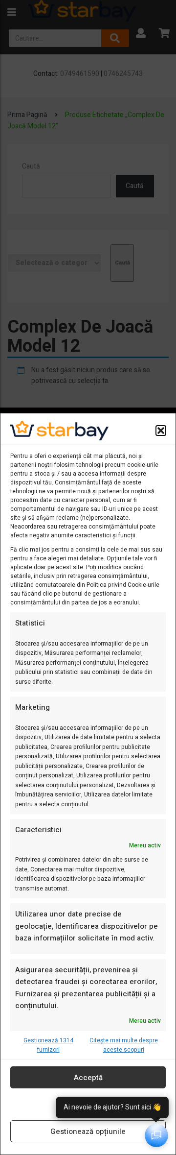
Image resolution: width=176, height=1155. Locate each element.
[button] (161, 430)
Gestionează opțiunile (88, 1131)
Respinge (88, 1104)
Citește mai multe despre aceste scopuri (123, 1045)
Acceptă (88, 1077)
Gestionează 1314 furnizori (48, 1045)
